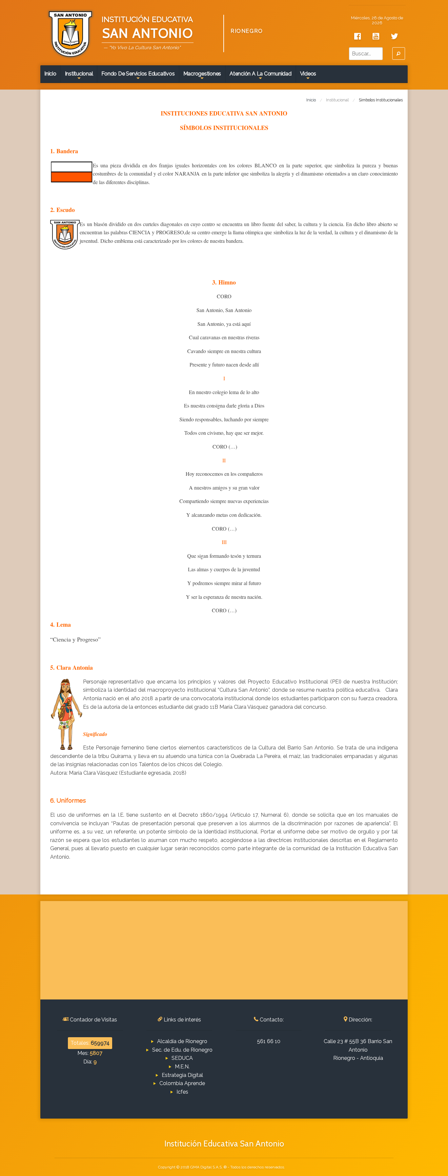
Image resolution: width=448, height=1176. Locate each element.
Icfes (182, 1092)
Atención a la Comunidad (260, 76)
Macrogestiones (202, 76)
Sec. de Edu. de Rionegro (182, 1050)
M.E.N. (182, 1066)
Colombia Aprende (182, 1083)
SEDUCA (182, 1058)
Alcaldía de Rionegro (182, 1041)
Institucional (79, 76)
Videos (308, 76)
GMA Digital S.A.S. (206, 1167)
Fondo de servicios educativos (137, 76)
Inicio (50, 74)
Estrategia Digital (182, 1075)
